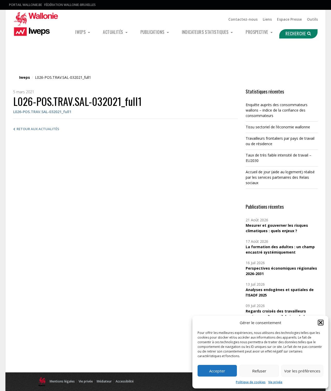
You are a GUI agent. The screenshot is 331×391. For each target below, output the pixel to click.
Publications (153, 32)
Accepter (217, 370)
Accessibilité (125, 381)
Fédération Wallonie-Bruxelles (70, 5)
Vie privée (275, 382)
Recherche (296, 33)
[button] (320, 322)
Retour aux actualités (38, 129)
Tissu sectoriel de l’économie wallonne (278, 126)
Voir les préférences (302, 370)
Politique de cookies (251, 382)
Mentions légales (62, 381)
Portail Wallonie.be (25, 5)
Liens (267, 19)
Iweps (81, 32)
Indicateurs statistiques (206, 32)
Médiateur (104, 381)
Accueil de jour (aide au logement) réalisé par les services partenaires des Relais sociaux (280, 177)
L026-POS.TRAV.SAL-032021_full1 (42, 111)
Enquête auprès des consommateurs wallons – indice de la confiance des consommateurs (276, 110)
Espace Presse (289, 19)
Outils (312, 19)
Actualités (113, 32)
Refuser (259, 370)
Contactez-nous (243, 19)
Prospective (257, 32)
